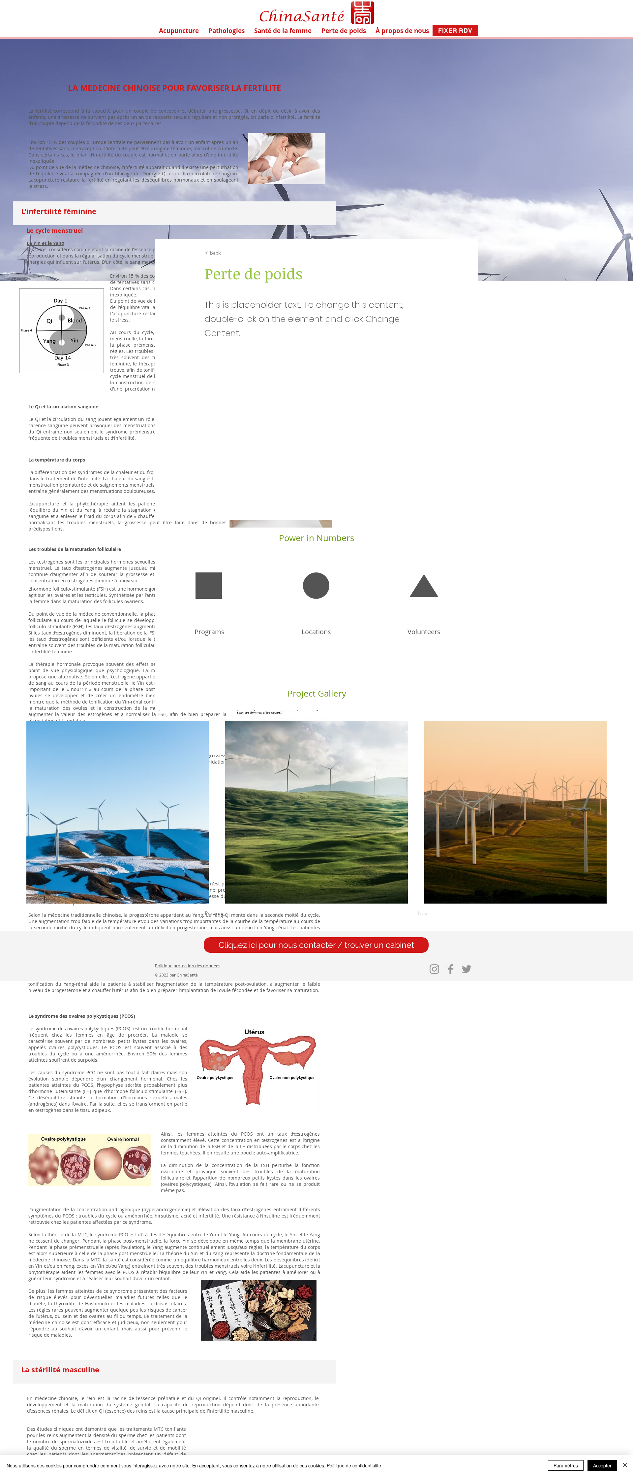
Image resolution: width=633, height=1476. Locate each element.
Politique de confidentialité (354, 1465)
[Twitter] (466, 969)
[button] (226, 30)
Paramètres (566, 1465)
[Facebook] (450, 969)
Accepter (602, 1465)
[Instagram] (434, 969)
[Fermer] (625, 1465)
